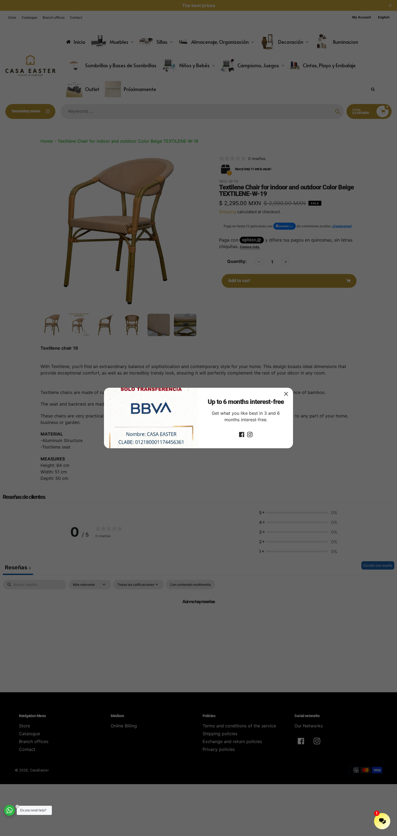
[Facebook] (241, 434)
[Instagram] (250, 434)
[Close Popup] (286, 393)
